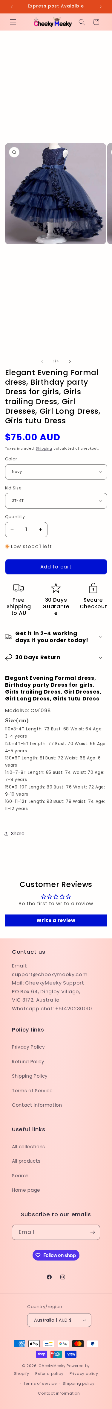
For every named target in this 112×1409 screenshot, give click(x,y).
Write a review (55, 920)
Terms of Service (32, 1091)
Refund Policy (28, 1061)
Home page (26, 1190)
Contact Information (37, 1105)
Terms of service (40, 1383)
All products (26, 1161)
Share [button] (18, 833)
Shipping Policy (30, 1076)
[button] (13, 22)
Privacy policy (84, 1373)
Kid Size (13, 488)
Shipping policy (79, 1383)
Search (20, 1176)
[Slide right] (69, 361)
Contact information (59, 1393)
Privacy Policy (28, 1047)
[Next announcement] (100, 6)
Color (11, 459)
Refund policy (49, 1373)
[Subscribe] (92, 1232)
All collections (28, 1146)
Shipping (44, 448)
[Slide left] (42, 361)
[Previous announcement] (11, 6)
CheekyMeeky (52, 1365)
